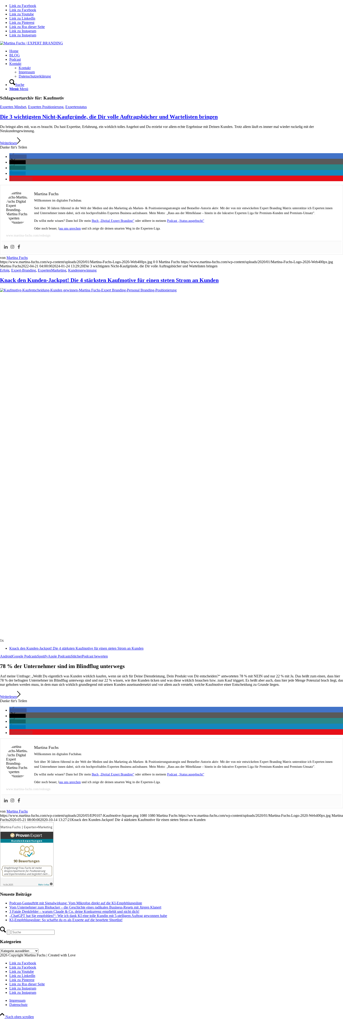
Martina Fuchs (17, 258)
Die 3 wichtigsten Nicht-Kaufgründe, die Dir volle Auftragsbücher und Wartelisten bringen (109, 117)
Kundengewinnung (82, 270)
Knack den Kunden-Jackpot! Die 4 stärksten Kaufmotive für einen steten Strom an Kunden (109, 280)
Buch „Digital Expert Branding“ (113, 221)
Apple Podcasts (59, 656)
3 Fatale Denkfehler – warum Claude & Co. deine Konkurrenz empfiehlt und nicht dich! (74, 911)
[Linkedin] (6, 247)
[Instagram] (12, 247)
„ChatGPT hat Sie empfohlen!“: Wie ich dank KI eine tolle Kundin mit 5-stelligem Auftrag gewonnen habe (88, 916)
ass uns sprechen (70, 228)
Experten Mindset (13, 107)
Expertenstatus (76, 107)
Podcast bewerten (95, 656)
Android (6, 656)
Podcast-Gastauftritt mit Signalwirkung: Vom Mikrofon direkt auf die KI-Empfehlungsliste (75, 903)
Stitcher (76, 656)
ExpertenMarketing (52, 270)
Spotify (42, 656)
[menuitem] (176, 51)
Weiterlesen (8, 143)
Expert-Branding (23, 270)
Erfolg (4, 270)
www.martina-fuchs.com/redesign (28, 235)
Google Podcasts (24, 656)
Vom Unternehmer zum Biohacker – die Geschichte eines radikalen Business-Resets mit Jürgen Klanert (85, 907)
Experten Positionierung (45, 107)
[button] (18, 157)
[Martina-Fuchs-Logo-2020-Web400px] (31, 43)
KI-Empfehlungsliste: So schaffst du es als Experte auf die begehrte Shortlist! (65, 920)
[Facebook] (19, 247)
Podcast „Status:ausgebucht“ (185, 221)
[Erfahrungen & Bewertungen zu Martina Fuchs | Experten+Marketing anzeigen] (27, 885)
